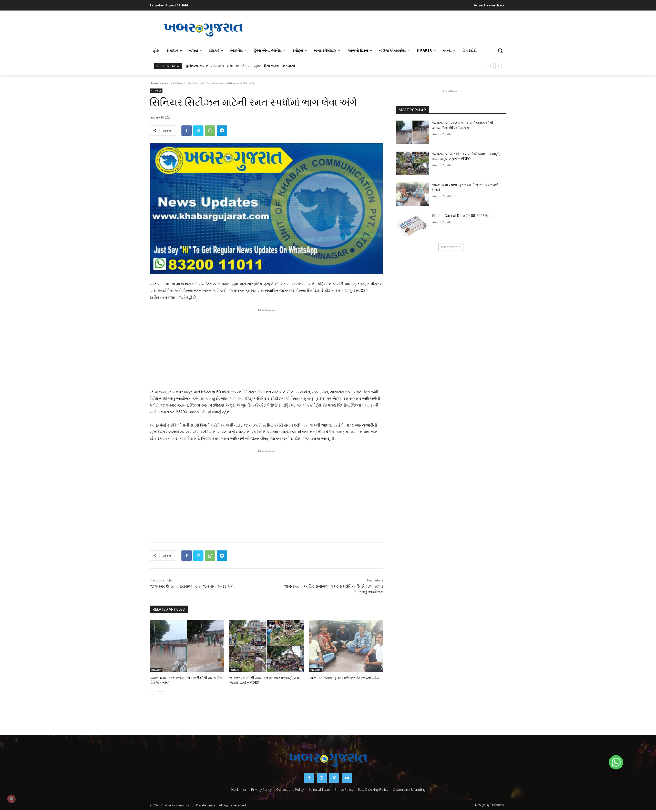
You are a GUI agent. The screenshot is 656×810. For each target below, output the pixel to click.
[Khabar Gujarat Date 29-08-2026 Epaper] (412, 225)
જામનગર (179, 83)
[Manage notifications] (11, 799)
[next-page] (161, 695)
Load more (449, 247)
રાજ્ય (166, 83)
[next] (498, 66)
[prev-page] (153, 695)
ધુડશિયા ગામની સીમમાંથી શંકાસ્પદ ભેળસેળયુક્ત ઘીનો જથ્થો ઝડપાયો (240, 66)
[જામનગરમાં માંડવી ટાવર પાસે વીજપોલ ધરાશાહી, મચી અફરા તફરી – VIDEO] (266, 646)
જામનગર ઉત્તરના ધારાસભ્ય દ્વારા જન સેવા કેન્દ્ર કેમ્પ (192, 586)
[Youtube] (347, 778)
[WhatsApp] (210, 130)
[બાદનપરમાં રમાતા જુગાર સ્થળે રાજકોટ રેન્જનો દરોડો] (346, 646)
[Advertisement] (381, 29)
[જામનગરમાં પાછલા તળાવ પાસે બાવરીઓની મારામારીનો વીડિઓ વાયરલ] (187, 646)
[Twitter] (198, 130)
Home (154, 83)
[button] (500, 50)
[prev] (490, 66)
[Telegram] (222, 130)
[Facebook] (186, 130)
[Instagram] (322, 778)
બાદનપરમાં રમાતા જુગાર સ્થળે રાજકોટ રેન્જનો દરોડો (344, 678)
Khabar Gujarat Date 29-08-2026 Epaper (464, 216)
